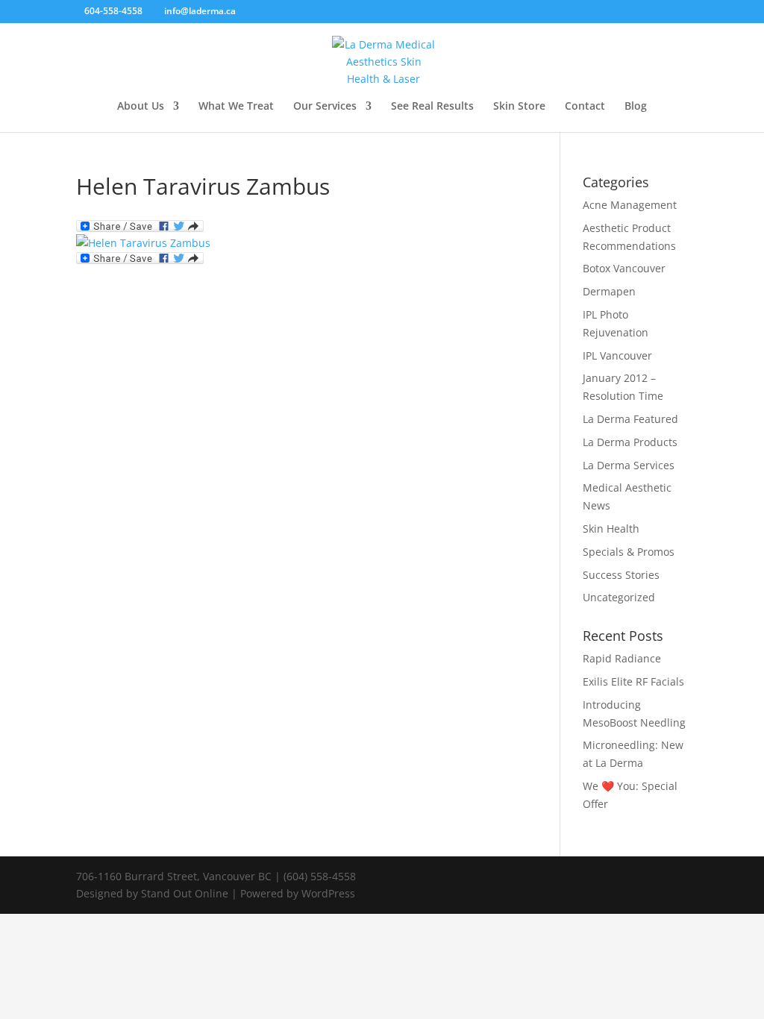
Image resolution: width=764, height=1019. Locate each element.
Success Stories (621, 575)
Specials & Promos (628, 552)
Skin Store (519, 107)
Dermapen (609, 291)
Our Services (325, 107)
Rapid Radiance (622, 658)
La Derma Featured (630, 419)
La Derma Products (630, 442)
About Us (140, 107)
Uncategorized (619, 597)
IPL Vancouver (617, 355)
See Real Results (432, 107)
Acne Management (630, 205)
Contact (585, 107)
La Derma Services (628, 465)
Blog (635, 107)
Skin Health (611, 528)
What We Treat (236, 107)
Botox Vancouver (624, 268)
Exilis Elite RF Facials (633, 681)
